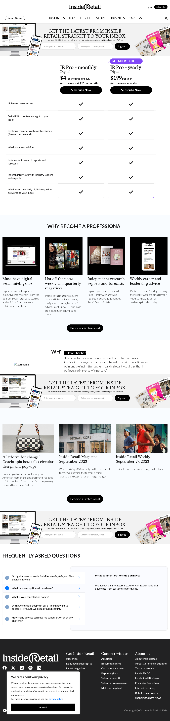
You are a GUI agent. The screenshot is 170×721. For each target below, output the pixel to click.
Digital (86, 18)
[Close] (77, 673)
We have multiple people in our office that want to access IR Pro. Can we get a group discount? (40, 607)
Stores (101, 18)
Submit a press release (114, 683)
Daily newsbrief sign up (79, 663)
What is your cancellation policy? (30, 596)
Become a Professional (85, 328)
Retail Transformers (146, 692)
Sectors (69, 18)
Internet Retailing (145, 687)
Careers (135, 18)
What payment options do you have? (32, 588)
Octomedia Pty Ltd (150, 710)
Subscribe (161, 6)
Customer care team (112, 668)
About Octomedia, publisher (151, 663)
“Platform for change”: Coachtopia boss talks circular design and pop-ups (27, 461)
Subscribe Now (81, 90)
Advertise (106, 658)
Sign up (122, 46)
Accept (43, 707)
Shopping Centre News (148, 697)
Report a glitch (109, 673)
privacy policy (55, 698)
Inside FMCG (142, 673)
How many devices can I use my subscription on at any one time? (42, 619)
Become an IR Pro (111, 663)
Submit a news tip (111, 678)
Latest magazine (75, 668)
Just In (54, 18)
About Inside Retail (146, 658)
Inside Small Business (147, 678)
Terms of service (144, 668)
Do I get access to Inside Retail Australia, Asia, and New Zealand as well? (43, 577)
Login (148, 6)
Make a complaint (111, 687)
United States (14, 18)
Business (118, 18)
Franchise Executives (147, 683)
